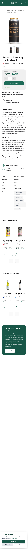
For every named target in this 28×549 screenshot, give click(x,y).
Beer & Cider (10, 10)
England (16, 179)
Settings (19, 545)
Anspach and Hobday (12, 102)
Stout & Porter (18, 10)
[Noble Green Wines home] (14, 3)
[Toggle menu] (2, 2)
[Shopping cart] (25, 2)
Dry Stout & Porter (11, 12)
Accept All (13, 541)
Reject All (7, 545)
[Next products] (17, 261)
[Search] (21, 2)
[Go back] (4, 11)
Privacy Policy (14, 538)
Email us (11, 351)
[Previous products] (11, 261)
